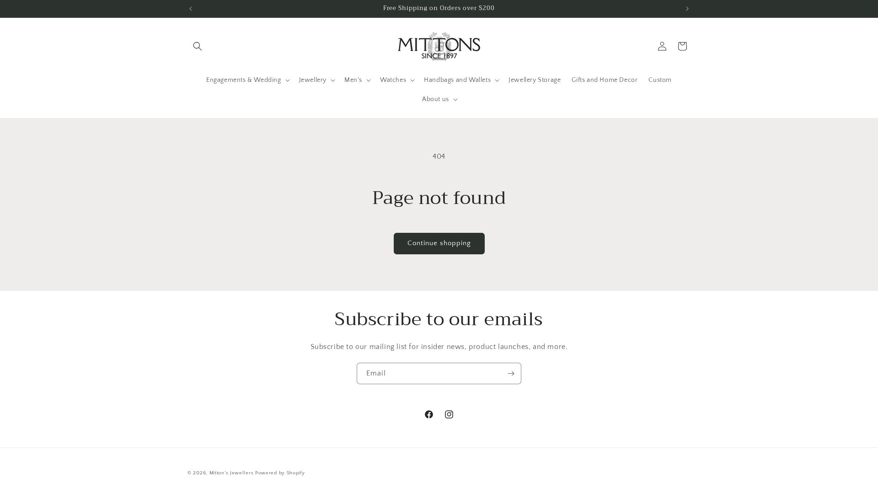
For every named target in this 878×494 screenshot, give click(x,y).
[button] (197, 46)
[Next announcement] (687, 8)
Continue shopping (439, 243)
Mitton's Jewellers (231, 473)
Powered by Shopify (280, 473)
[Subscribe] (511, 373)
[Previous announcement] (191, 8)
